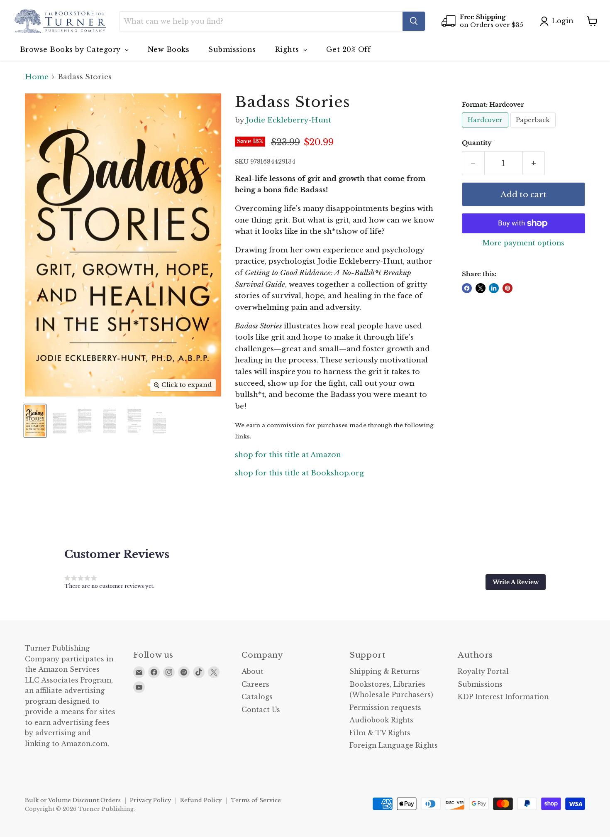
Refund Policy (201, 800)
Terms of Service (256, 800)
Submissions (480, 684)
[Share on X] (481, 288)
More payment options (523, 243)
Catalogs (257, 697)
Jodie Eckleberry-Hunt (288, 120)
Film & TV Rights (379, 733)
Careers (255, 684)
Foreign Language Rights (393, 745)
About (253, 671)
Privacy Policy (150, 800)
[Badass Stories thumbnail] (35, 420)
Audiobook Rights (381, 720)
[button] (516, 582)
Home (37, 77)
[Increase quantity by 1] (534, 163)
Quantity (477, 143)
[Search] (414, 21)
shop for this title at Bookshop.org (299, 473)
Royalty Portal (483, 671)
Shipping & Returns (384, 671)
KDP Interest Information (503, 697)
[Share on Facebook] (467, 288)
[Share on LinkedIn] (494, 288)
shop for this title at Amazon (288, 454)
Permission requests (385, 708)
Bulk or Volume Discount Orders (73, 800)
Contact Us (261, 710)
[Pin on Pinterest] (507, 288)
